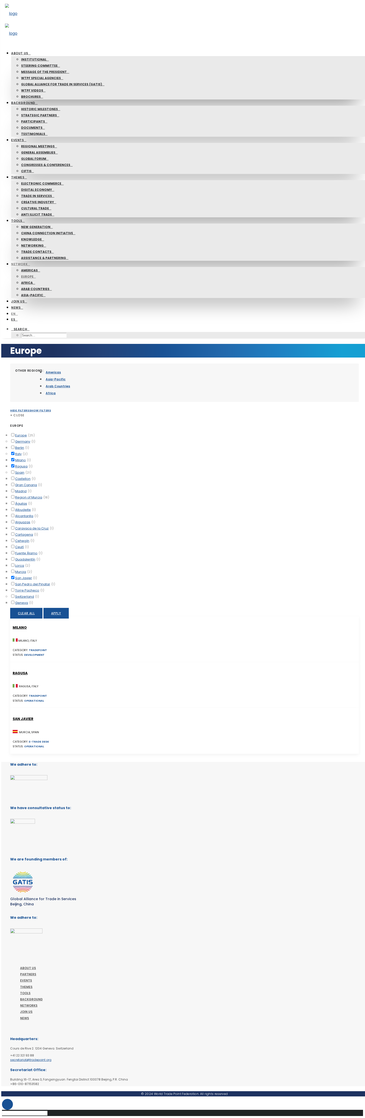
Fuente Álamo (26, 553)
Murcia (20, 571)
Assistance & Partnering (43, 258)
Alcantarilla (24, 516)
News (16, 307)
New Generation (35, 227)
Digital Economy (36, 190)
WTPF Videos (32, 90)
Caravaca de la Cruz (32, 528)
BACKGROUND (31, 999)
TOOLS (25, 993)
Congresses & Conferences (45, 165)
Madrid (21, 491)
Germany (22, 441)
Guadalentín (25, 559)
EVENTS (26, 980)
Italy (18, 454)
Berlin (19, 447)
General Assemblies (38, 152)
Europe (27, 276)
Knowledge (31, 239)
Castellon (23, 478)
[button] (20, 329)
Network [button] (19, 264)
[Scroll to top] (7, 1104)
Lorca (19, 565)
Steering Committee (39, 66)
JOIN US (26, 1012)
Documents (31, 128)
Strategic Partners (39, 115)
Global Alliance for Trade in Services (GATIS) (61, 84)
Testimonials (33, 134)
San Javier (23, 578)
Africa (27, 283)
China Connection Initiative (47, 233)
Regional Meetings (38, 146)
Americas (29, 270)
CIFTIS (26, 171)
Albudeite (23, 509)
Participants (33, 121)
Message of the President (44, 72)
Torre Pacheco (27, 590)
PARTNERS (28, 974)
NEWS (24, 1018)
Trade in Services (36, 196)
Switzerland (24, 596)
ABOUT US (28, 968)
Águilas (21, 503)
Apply (56, 613)
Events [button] (17, 140)
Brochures (31, 97)
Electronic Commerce (41, 183)
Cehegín (22, 540)
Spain (19, 472)
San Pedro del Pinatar (32, 584)
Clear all (26, 613)
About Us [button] (19, 53)
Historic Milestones (39, 109)
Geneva (21, 602)
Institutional (33, 59)
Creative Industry (37, 202)
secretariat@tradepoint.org (30, 1060)
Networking (32, 245)
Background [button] (23, 103)
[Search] (26, 1113)
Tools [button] (16, 221)
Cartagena (24, 534)
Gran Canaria (26, 485)
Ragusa (21, 466)
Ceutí (19, 547)
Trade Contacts (36, 252)
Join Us (18, 301)
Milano (20, 460)
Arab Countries (35, 289)
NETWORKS (28, 1005)
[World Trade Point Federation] (184, 23)
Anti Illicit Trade (36, 214)
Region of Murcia (28, 497)
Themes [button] (18, 177)
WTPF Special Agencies (41, 78)
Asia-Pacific (32, 295)
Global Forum (33, 159)
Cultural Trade (35, 208)
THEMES (26, 987)
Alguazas (22, 522)
